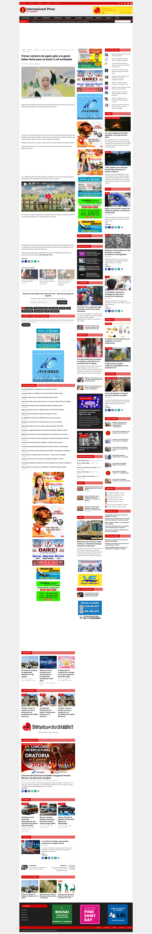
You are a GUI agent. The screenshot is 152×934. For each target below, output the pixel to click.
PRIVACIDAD (39, 3)
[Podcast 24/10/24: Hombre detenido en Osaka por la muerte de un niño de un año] (80, 508)
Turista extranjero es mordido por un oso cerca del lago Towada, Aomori (42, 393)
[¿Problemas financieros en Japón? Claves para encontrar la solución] (48, 700)
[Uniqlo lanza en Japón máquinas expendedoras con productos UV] (118, 354)
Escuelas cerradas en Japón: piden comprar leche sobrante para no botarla (47, 281)
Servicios (68, 18)
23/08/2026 (25, 391)
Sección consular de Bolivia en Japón (116, 506)
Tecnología (89, 18)
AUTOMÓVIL (26, 799)
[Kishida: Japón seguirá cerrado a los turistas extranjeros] (29, 274)
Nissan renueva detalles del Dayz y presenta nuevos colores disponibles (47, 820)
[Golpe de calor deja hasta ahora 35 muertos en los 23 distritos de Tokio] (66, 886)
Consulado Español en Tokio (114, 497)
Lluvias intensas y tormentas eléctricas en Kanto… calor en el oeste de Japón (43, 454)
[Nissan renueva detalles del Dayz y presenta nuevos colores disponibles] (48, 809)
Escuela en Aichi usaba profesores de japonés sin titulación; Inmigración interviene (45, 438)
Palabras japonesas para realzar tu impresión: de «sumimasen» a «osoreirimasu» (119, 425)
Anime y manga (32, 680)
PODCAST (81, 483)
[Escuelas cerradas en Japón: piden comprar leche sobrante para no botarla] (48, 274)
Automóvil (78, 18)
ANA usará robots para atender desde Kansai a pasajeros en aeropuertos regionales (45, 450)
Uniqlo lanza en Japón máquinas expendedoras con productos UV (116, 365)
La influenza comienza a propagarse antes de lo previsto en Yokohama (115, 294)
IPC (49, 683)
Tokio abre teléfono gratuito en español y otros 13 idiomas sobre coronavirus (117, 526)
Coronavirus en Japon (41, 308)
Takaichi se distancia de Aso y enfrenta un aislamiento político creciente (42, 458)
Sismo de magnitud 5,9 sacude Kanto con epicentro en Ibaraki (39, 389)
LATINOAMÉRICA (82, 283)
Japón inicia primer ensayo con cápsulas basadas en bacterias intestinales (42, 409)
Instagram (106, 927)
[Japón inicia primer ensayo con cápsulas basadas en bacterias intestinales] (118, 199)
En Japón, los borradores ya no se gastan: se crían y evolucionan (117, 341)
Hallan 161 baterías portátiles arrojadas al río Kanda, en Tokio (39, 414)
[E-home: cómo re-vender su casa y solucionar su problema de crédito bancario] (29, 700)
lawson (62, 308)
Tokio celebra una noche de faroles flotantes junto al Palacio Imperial (116, 169)
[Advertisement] (76, 37)
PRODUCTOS (109, 319)
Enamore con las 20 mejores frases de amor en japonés (120, 440)
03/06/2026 (109, 397)
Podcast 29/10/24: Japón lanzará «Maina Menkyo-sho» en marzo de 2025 (94, 488)
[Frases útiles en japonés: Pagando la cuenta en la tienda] (108, 481)
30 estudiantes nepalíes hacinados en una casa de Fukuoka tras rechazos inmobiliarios (46, 463)
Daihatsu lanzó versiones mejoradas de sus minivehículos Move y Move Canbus (29, 821)
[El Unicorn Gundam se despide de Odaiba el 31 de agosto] (29, 662)
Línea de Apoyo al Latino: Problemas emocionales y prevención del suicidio (92, 594)
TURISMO (108, 113)
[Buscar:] (123, 21)
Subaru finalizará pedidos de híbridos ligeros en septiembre (66, 820)
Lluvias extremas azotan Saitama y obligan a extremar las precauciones (42, 442)
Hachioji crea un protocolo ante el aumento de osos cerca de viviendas (41, 422)
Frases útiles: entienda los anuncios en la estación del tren (120, 449)
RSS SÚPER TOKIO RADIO (86, 456)
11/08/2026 (25, 679)
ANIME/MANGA (27, 652)
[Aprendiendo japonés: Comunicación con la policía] (108, 457)
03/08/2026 (25, 827)
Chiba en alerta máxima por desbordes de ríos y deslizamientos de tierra (93, 268)
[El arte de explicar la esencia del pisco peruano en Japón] (118, 384)
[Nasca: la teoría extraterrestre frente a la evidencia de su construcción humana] (80, 387)
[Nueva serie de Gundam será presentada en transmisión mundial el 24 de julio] (48, 662)
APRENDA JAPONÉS (111, 418)
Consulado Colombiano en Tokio (115, 493)
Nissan (46, 827)
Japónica (98, 18)
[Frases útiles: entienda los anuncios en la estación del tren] (108, 449)
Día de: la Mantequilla (83, 463)
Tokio (47, 311)
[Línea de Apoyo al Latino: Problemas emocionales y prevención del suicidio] (80, 594)
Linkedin (114, 927)
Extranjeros (46, 18)
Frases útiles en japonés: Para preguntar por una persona (121, 432)
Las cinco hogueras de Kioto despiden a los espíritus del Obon (116, 135)
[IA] (30, 847)
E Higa (32, 64)
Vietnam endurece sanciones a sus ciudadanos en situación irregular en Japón (43, 467)
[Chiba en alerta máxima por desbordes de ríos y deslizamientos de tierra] (82, 268)
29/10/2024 (88, 491)
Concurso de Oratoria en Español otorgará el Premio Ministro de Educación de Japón (46, 776)
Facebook (98, 927)
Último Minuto (25, 18)
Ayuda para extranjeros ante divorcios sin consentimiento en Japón (117, 544)
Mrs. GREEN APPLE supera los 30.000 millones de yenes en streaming (40, 418)
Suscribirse (62, 302)
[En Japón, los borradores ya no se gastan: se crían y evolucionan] (118, 330)
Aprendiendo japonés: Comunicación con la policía (120, 456)
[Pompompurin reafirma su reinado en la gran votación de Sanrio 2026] (66, 662)
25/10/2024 (88, 502)
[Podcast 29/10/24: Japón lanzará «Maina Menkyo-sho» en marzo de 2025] (80, 488)
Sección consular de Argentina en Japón (117, 504)
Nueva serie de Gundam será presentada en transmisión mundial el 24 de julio (46, 675)
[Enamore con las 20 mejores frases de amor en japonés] (108, 441)
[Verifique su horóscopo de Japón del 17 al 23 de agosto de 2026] (90, 402)
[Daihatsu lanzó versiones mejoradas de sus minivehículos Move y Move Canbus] (29, 809)
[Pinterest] (128, 3)
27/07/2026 (43, 825)
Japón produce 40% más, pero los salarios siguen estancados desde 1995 (42, 426)
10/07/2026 (43, 683)
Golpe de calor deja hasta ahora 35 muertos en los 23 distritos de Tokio (66, 896)
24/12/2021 (26, 64)
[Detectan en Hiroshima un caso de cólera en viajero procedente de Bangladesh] (118, 241)
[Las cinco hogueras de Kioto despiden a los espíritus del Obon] (118, 124)
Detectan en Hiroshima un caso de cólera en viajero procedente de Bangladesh (118, 252)
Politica (38, 64)
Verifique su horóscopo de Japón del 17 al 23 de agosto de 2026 (89, 412)
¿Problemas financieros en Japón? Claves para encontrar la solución (47, 712)
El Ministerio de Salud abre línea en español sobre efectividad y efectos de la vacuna (117, 519)
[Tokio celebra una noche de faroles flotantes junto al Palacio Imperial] (118, 158)
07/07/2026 (62, 679)
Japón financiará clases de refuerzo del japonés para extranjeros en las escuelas (44, 434)
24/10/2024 (88, 511)
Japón (35, 18)
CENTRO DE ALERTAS (84, 246)
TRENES (80, 517)
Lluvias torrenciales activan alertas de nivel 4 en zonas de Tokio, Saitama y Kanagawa (46, 401)
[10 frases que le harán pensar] (90, 439)
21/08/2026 (25, 444)
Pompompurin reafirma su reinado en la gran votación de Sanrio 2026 (66, 673)
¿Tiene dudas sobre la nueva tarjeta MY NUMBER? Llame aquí (116, 515)
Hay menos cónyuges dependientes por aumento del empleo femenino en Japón (44, 430)
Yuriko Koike (54, 311)
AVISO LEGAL (48, 3)
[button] (48, 82)
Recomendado (54, 780)
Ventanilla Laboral (112, 536)
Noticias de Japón (27, 311)
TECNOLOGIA (26, 837)
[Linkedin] (125, 3)
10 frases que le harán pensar (88, 449)
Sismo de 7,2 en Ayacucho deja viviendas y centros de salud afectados (89, 309)
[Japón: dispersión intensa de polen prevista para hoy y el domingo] (48, 886)
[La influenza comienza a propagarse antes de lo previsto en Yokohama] (118, 283)
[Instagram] (122, 3)
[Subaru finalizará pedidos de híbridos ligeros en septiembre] (66, 809)
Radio (117, 18)
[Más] (50, 786)
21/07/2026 (62, 825)
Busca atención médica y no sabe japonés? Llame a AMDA (117, 523)
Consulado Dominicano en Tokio (115, 495)
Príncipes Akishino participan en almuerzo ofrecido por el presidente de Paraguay (89, 361)
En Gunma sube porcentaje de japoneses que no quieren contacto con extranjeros (44, 446)
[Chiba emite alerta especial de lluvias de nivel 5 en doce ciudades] (82, 275)
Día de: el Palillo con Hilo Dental (86, 476)
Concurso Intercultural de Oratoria (42, 780)
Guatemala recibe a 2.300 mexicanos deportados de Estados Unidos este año (92, 327)
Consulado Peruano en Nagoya (115, 499)
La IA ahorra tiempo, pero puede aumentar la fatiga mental (55, 842)
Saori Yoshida (39, 311)
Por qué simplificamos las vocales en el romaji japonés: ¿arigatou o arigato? (116, 548)
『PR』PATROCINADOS (29, 690)
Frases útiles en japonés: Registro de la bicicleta (119, 464)
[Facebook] (119, 3)
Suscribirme (26, 324)
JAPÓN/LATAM (82, 335)
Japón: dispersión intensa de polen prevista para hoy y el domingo (48, 896)
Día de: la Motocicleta (83, 472)
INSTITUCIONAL (57, 3)
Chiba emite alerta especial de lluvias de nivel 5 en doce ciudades (93, 275)
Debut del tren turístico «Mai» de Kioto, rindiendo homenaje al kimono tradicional (89, 544)
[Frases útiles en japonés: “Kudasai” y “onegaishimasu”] (108, 473)
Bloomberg (28, 308)
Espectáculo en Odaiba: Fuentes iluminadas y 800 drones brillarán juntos (42, 405)
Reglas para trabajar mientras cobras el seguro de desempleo (116, 540)
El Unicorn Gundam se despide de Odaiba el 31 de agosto (29, 673)
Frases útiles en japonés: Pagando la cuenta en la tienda (121, 480)
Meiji (68, 308)
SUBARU (65, 827)
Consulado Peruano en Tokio (114, 501)
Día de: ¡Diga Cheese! (83, 460)
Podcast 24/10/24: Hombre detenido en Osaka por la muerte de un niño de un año (93, 508)
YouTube (129, 927)
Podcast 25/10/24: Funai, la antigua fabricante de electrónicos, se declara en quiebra (92, 498)
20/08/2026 (109, 256)
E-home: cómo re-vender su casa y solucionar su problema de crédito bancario (29, 712)
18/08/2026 (25, 780)
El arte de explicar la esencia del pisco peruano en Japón (116, 394)
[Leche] (48, 96)
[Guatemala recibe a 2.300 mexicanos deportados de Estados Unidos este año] (80, 327)
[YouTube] (131, 3)
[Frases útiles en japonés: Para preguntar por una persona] (108, 433)
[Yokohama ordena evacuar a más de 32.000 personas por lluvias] (82, 253)
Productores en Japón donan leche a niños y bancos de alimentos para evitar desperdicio (65, 282)
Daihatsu (29, 829)
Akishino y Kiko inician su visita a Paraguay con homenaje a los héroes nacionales (93, 379)
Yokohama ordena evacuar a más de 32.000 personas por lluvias (39, 397)
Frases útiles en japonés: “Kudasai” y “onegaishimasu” (120, 472)
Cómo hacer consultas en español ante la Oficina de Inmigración (117, 530)
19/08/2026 (109, 298)
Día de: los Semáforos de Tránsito (86, 467)
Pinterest (121, 927)
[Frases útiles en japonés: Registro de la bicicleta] (108, 465)
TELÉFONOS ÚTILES (111, 511)
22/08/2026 (25, 395)
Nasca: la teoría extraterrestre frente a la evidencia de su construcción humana (93, 387)
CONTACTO (31, 3)
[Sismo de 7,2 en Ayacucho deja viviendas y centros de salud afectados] (90, 295)
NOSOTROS (23, 3)
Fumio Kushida (53, 308)
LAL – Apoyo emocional (85, 589)
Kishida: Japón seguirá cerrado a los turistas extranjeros (29, 280)
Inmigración (58, 18)
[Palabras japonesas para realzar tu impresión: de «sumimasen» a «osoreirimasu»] (108, 424)
